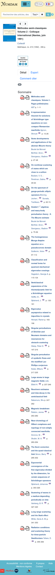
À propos (40, 563)
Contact (39, 566)
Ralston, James (37, 412)
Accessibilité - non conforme (19, 563)
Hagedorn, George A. (40, 274)
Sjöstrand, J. (36, 300)
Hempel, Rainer (37, 319)
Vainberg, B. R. (37, 503)
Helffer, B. (35, 297)
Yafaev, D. (47, 538)
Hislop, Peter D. (37, 346)
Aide (50, 563)
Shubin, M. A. (36, 438)
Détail (23, 72)
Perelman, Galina (38, 179)
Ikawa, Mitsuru (37, 368)
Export (34, 72)
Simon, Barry (40, 454)
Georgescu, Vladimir (39, 156)
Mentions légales (24, 566)
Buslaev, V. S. (36, 175)
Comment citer (28, 78)
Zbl (20, 84)
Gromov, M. (36, 435)
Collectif (21, 43)
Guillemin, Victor (37, 251)
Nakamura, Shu (37, 400)
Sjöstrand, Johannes (39, 484)
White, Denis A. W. (38, 519)
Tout (35, 14)
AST (33, 107)
